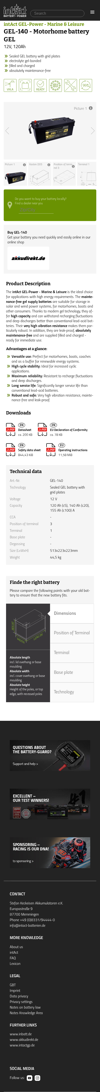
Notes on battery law (25, 1007)
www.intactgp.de (22, 1045)
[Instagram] (37, 1078)
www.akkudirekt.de (24, 1040)
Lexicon (15, 964)
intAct (14, 953)
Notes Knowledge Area (26, 1013)
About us (16, 947)
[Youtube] (29, 1078)
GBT (13, 985)
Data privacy (19, 996)
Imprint (15, 991)
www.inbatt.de (21, 1034)
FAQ (13, 958)
